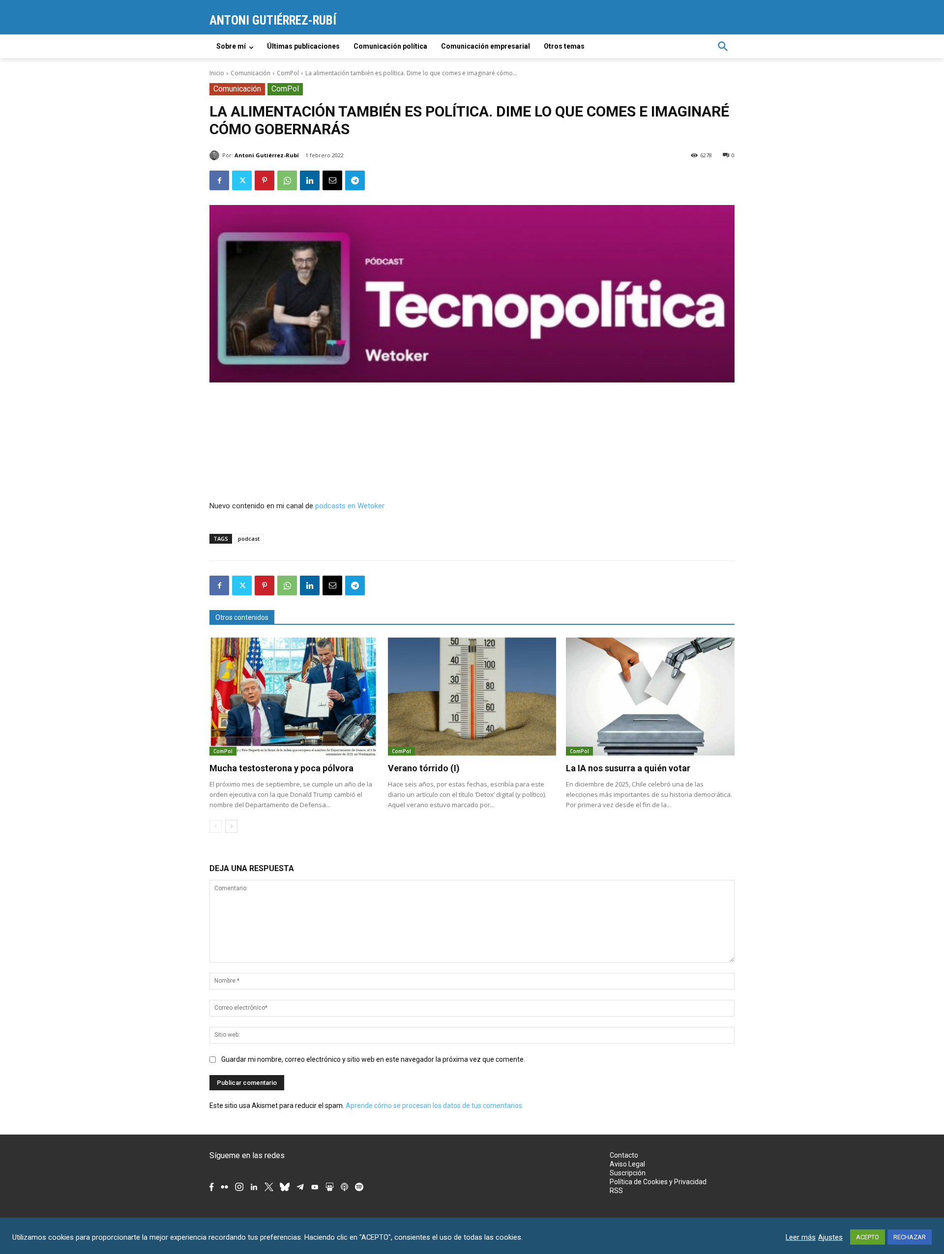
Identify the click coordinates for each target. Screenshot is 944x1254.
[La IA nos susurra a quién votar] (650, 697)
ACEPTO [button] (867, 1237)
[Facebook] (219, 180)
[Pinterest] (264, 180)
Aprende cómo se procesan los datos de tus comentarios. (435, 1105)
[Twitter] (242, 180)
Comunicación (250, 73)
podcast (249, 538)
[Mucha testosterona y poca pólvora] (293, 697)
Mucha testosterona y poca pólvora (281, 768)
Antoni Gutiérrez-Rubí (267, 155)
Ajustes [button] (830, 1237)
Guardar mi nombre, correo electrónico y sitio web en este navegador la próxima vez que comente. (373, 1059)
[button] (723, 46)
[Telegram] (355, 180)
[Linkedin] (310, 180)
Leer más (801, 1237)
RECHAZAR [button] (909, 1237)
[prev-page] (215, 826)
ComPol (288, 73)
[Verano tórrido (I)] (472, 697)
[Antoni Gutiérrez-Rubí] (215, 155)
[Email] (332, 180)
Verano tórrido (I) (424, 768)
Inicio (216, 73)
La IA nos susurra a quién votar (628, 768)
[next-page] (231, 826)
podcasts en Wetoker (349, 505)
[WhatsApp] (287, 180)
